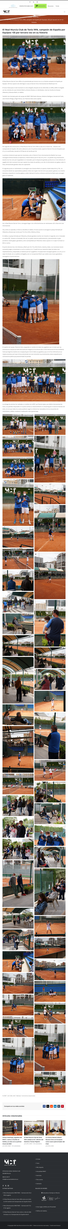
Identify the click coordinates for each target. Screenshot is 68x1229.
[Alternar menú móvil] (65, 12)
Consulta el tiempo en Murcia (51, 1193)
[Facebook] (3, 1185)
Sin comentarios (16, 1146)
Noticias (19, 1095)
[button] (3, 1133)
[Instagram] (8, 1185)
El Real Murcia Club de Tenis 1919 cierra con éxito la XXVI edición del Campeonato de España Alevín (17, 1200)
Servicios (38, 1175)
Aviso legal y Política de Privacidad (46, 1207)
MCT (5, 1095)
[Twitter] (5, 1185)
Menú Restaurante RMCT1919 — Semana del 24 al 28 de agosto (17, 1194)
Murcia (9, 1173)
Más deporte (39, 1167)
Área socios (39, 1179)
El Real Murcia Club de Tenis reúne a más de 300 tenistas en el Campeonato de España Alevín (17, 1213)
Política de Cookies (41, 1211)
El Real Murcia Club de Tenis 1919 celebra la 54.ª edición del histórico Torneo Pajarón (33, 1140)
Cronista (6, 1171)
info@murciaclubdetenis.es (10, 1179)
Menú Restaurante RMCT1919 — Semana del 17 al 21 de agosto (17, 1207)
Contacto (38, 1183)
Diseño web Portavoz (55, 1225)
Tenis (37, 1163)
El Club (38, 1159)
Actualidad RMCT (41, 1171)
